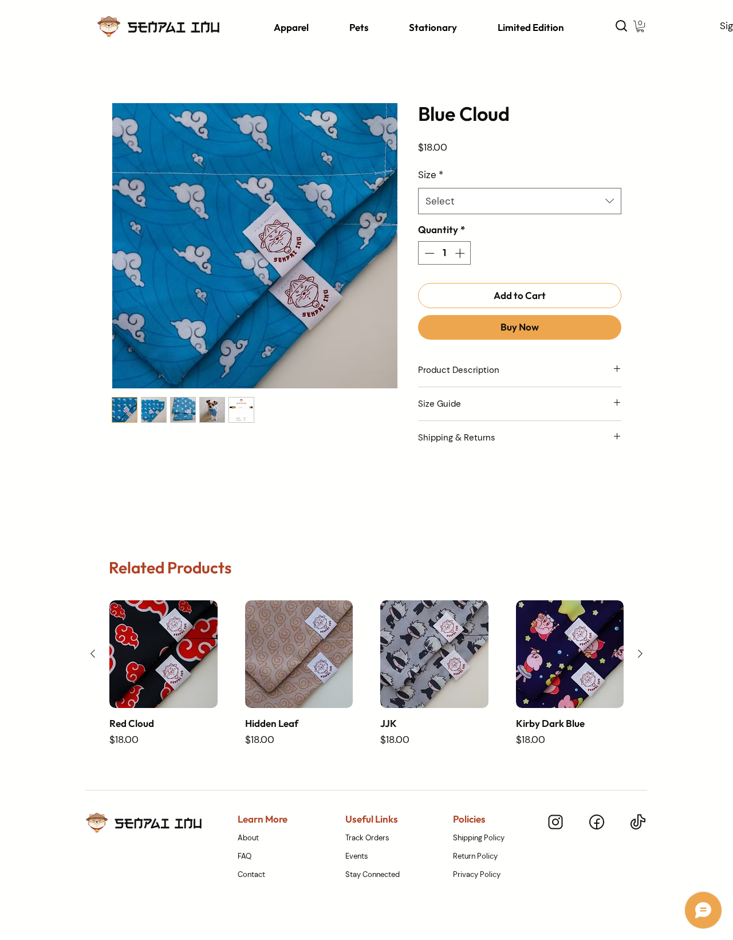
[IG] (555, 822)
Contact (251, 874)
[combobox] (519, 201)
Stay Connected (372, 874)
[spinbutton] (444, 253)
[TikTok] (638, 822)
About (248, 838)
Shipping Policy (479, 838)
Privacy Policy (477, 874)
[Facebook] (597, 822)
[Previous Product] (93, 653)
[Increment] (461, 253)
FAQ (244, 856)
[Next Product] (640, 653)
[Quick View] (163, 654)
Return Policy (475, 856)
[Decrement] (428, 253)
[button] (298, 27)
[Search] (621, 26)
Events (356, 856)
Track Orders (367, 838)
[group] (366, 674)
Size (430, 174)
